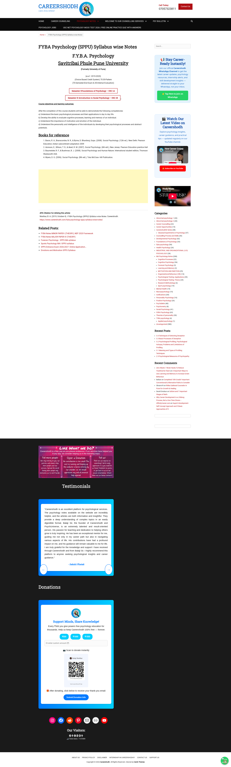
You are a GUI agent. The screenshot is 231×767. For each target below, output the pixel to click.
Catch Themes (139, 731)
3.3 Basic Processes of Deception (168, 339)
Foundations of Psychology (166, 242)
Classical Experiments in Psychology (171, 233)
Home (41, 21)
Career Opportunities (164, 227)
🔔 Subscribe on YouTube (172, 168)
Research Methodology (166, 283)
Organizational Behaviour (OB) (169, 274)
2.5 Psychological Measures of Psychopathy (172, 356)
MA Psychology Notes (164, 256)
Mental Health (161, 289)
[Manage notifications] (225, 762)
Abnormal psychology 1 (165, 218)
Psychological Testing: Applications (171, 277)
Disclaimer (102, 726)
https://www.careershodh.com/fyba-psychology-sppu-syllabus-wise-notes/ (71, 220)
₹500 (64, 605)
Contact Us (185, 6)
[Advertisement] (93, 186)
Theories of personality (164, 315)
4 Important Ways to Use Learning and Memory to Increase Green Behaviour (172, 374)
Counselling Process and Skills (167, 236)
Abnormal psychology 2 (165, 221)
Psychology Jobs (47, 27)
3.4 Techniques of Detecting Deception (170, 336)
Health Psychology (163, 248)
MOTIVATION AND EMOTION (168, 271)
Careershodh (58, 6)
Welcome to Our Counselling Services (124, 21)
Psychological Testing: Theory (169, 280)
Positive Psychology (163, 301)
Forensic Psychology (165, 265)
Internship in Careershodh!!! (122, 726)
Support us (154, 726)
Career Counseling (60, 21)
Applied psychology (165, 321)
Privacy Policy (88, 726)
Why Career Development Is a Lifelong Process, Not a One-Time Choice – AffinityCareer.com (170, 400)
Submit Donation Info (76, 666)
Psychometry (161, 306)
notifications (161, 295)
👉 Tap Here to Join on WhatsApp (172, 95)
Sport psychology (164, 286)
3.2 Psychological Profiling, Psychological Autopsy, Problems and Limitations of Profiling (171, 344)
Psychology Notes (86, 21)
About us (76, 726)
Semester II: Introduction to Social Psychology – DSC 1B (93, 98)
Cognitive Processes (165, 259)
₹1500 (87, 605)
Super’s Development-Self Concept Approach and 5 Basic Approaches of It (172, 406)
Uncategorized (161, 324)
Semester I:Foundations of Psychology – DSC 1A (93, 91)
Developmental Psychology (166, 239)
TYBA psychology (162, 318)
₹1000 (75, 605)
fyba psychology (162, 245)
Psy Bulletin (159, 21)
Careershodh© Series (164, 230)
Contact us (142, 726)
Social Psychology (163, 309)
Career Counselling (163, 224)
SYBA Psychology (162, 312)
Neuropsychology (162, 292)
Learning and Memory (166, 268)
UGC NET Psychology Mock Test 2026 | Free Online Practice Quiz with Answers (102, 27)
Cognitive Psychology (166, 262)
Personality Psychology (165, 298)
